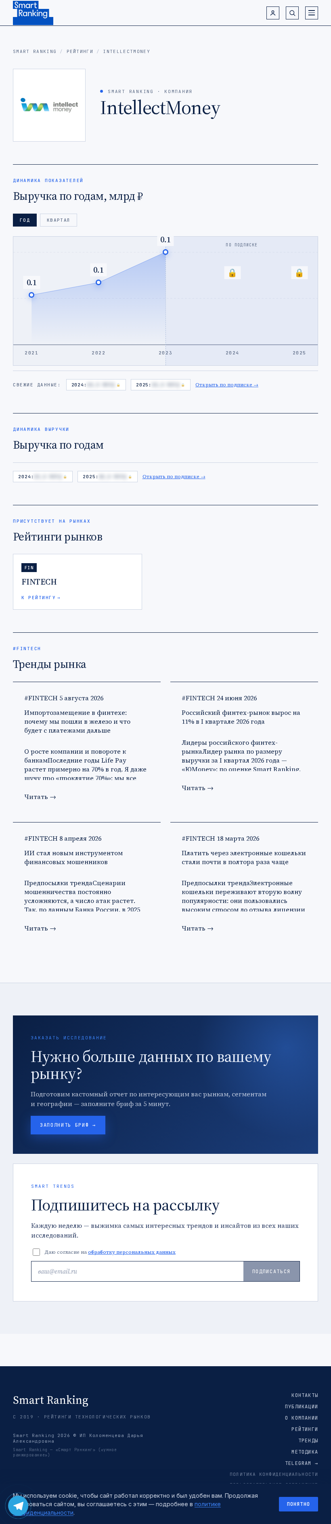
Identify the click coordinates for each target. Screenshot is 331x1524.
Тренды (308, 1440)
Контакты (304, 1395)
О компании (301, 1418)
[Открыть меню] (311, 12)
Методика (304, 1452)
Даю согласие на (110, 1252)
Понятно (298, 1504)
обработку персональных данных (132, 1252)
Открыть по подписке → (226, 385)
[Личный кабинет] (272, 12)
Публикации (301, 1406)
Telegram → (301, 1463)
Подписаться (271, 1271)
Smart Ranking (35, 51)
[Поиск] (292, 12)
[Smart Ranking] (33, 13)
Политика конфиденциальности (274, 1474)
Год (25, 220)
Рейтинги (80, 51)
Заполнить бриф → (68, 1125)
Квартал (58, 220)
